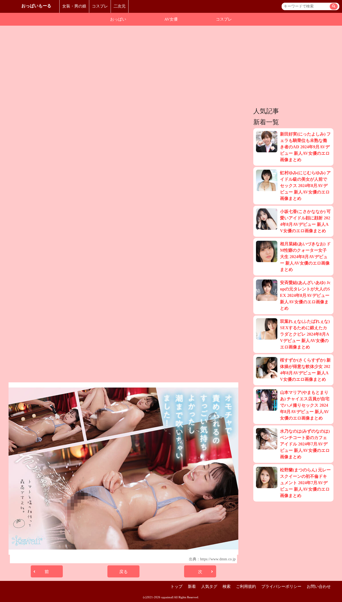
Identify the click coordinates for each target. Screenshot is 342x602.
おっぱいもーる (36, 5)
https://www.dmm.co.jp (218, 559)
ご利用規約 (246, 586)
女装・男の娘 (74, 6)
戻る (123, 571)
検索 (227, 586)
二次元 (120, 6)
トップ (176, 586)
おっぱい (118, 19)
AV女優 (171, 19)
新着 (192, 586)
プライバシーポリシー (281, 586)
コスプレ (100, 6)
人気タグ (209, 586)
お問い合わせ (319, 586)
